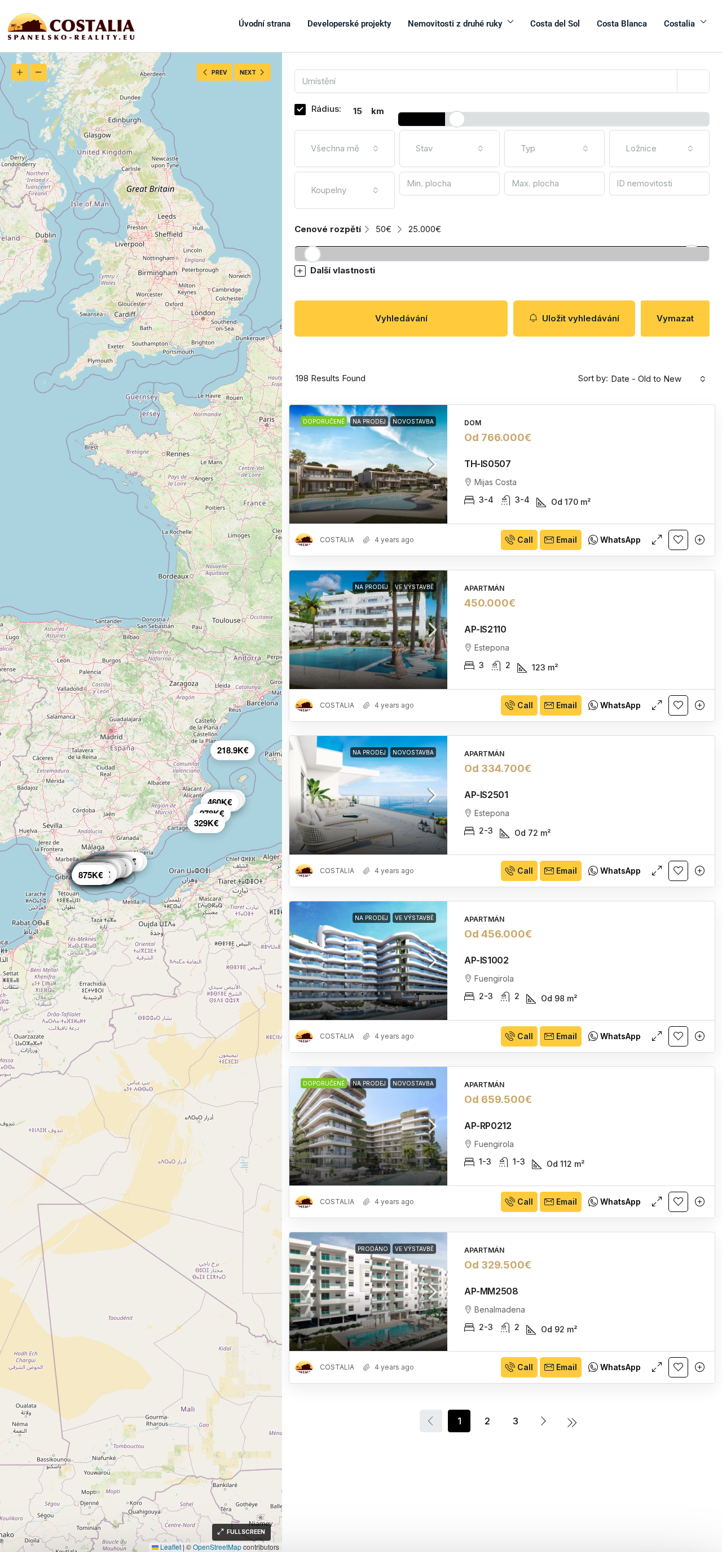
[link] (368, 464)
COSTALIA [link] (337, 539)
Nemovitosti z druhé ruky (455, 24)
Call (525, 539)
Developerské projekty (349, 24)
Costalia (679, 24)
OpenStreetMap (217, 1546)
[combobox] (344, 148)
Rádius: (326, 108)
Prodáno (373, 1248)
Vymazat (675, 318)
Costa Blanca (622, 24)
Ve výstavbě (414, 586)
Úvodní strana (264, 24)
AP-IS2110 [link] (485, 629)
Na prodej (369, 421)
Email (566, 539)
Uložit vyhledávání (579, 318)
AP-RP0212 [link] (487, 1125)
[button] (502, 271)
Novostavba (413, 421)
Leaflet (170, 1546)
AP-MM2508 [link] (491, 1291)
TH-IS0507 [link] (487, 463)
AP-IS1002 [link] (486, 960)
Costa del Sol (555, 24)
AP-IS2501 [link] (486, 794)
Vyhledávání (401, 318)
